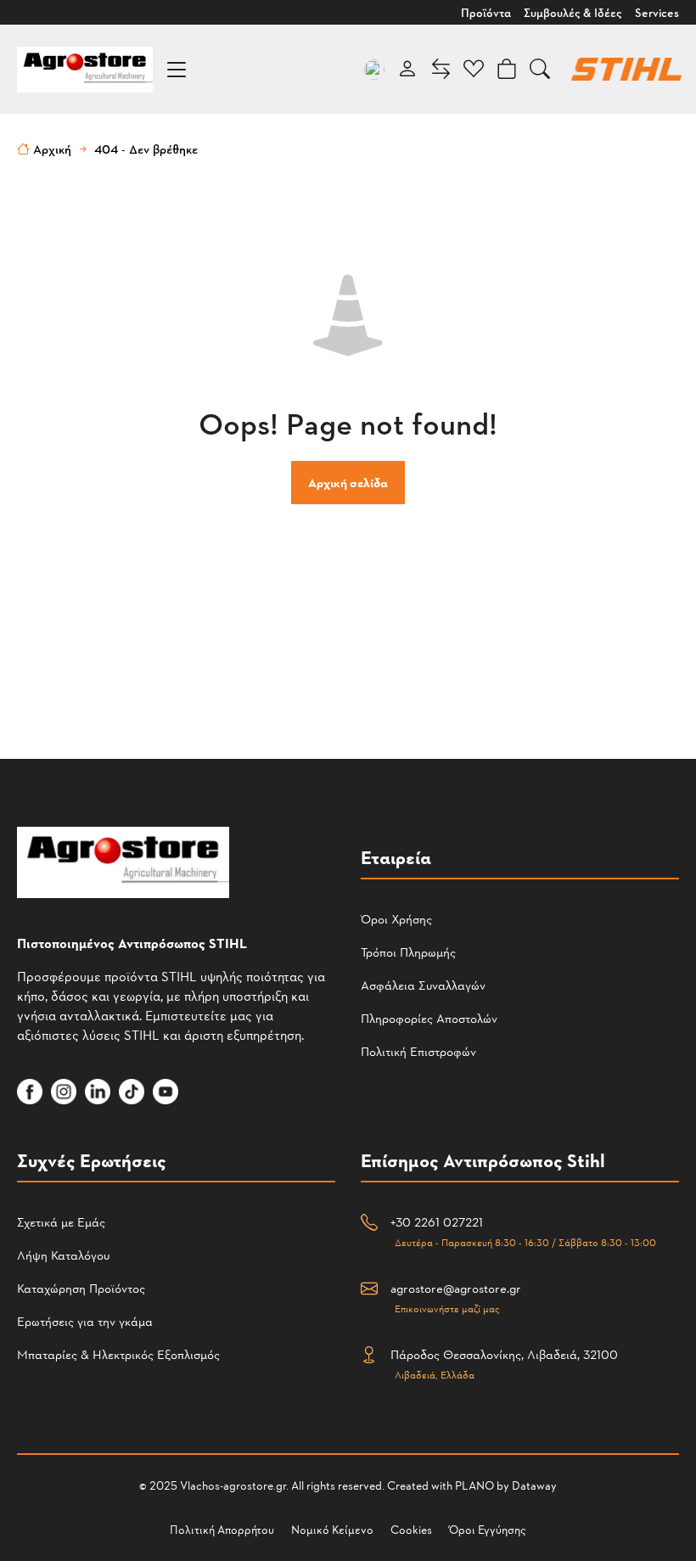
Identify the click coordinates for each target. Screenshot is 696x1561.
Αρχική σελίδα (348, 482)
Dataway (534, 1485)
